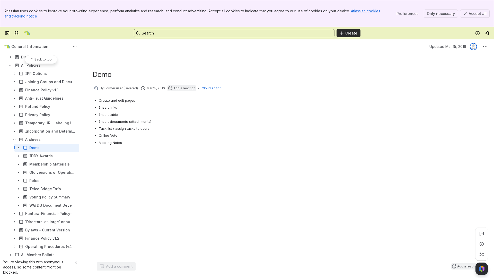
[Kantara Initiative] (27, 33)
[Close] (76, 262)
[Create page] (482, 254)
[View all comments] (482, 234)
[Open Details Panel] (482, 244)
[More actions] (75, 47)
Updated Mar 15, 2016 (447, 46)
